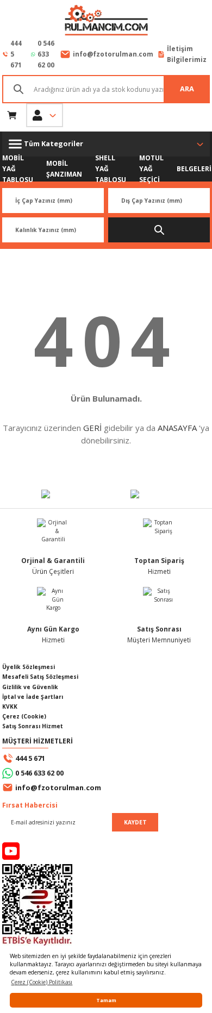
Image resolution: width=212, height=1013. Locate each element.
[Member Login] (44, 115)
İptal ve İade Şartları (32, 697)
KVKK (9, 706)
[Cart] (12, 115)
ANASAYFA (177, 427)
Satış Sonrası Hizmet (32, 726)
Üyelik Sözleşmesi (28, 667)
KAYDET (135, 822)
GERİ (92, 427)
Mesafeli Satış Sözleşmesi (40, 676)
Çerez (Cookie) (24, 716)
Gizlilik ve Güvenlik (30, 687)
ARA (187, 88)
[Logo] (106, 21)
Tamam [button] (106, 1000)
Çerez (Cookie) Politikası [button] (41, 982)
